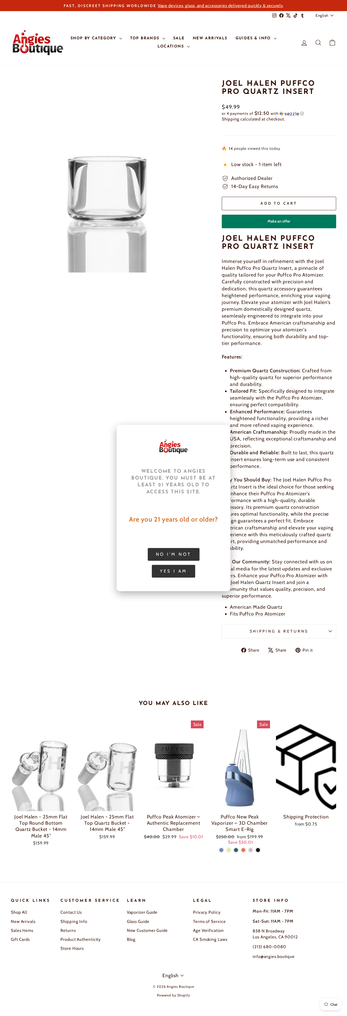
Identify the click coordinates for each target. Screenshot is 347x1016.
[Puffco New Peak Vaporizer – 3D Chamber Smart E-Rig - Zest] (228, 850)
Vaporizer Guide (142, 912)
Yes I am (173, 571)
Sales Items (22, 930)
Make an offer (278, 223)
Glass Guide (138, 921)
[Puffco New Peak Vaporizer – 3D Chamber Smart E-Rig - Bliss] (250, 850)
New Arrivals (23, 921)
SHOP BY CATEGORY (94, 38)
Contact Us (71, 912)
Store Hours (72, 948)
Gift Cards (20, 939)
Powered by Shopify (173, 995)
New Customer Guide (147, 930)
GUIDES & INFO (254, 38)
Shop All (19, 912)
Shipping (230, 119)
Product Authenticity (80, 939)
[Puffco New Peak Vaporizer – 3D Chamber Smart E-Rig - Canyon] (243, 850)
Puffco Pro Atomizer (262, 614)
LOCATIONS (172, 47)
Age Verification (208, 930)
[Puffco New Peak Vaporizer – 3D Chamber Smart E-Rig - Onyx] (258, 850)
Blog (131, 939)
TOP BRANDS (145, 38)
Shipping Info (73, 921)
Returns (68, 930)
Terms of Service (209, 921)
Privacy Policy (207, 912)
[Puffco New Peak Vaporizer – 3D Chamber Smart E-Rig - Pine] (236, 850)
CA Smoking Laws (210, 939)
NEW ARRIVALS (210, 38)
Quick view (41, 804)
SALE (179, 38)
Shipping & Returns (279, 631)
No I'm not (173, 554)
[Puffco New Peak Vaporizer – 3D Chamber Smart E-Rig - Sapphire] (221, 850)
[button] (279, 113)
